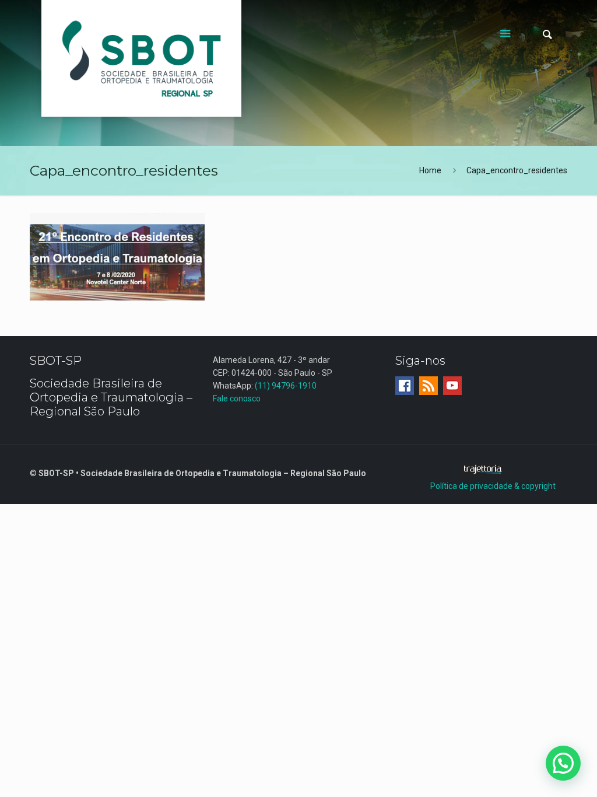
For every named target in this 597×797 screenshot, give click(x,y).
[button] (563, 763)
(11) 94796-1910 (286, 385)
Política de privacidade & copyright (493, 486)
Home (430, 170)
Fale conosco (237, 398)
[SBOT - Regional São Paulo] (141, 58)
